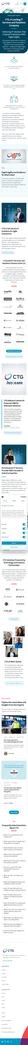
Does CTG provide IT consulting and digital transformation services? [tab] (14, 904)
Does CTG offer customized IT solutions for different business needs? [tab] (13, 896)
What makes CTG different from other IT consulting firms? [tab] (13, 919)
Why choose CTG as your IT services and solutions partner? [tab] (14, 861)
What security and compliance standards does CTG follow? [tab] (13, 925)
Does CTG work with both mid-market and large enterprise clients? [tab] (15, 889)
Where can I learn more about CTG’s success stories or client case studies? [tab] (14, 911)
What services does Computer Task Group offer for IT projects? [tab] (14, 842)
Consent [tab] (5, 500)
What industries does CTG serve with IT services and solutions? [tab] (13, 849)
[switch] (24, 528)
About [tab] (22, 500)
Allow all (14, 543)
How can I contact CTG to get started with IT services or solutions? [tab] (12, 869)
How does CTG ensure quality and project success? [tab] (14, 931)
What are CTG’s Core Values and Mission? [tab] (13, 876)
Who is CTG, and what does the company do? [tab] (13, 836)
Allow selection (14, 547)
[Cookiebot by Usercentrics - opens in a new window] (20, 497)
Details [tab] (14, 500)
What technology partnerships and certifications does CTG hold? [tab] (14, 883)
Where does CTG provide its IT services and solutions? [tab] (13, 855)
